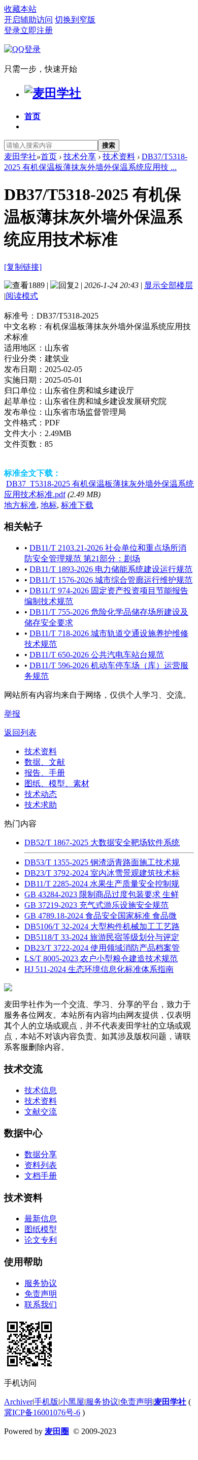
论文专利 (40, 1240)
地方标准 (20, 505)
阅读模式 (22, 296)
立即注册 (36, 30)
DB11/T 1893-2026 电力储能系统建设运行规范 (110, 569)
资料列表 (40, 1165)
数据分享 (40, 1154)
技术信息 (40, 1090)
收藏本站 (20, 9)
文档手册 (40, 1175)
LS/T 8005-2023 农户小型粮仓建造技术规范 (101, 958)
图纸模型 (40, 1229)
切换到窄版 (75, 19)
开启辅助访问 (28, 19)
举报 (12, 713)
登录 (12, 30)
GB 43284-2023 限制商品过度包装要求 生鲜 (101, 894)
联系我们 (40, 1304)
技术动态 (40, 794)
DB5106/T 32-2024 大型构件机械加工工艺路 (102, 926)
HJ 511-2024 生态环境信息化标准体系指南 (99, 969)
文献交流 (40, 1111)
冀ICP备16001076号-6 (42, 1412)
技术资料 (119, 156)
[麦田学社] (52, 93)
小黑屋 (72, 1401)
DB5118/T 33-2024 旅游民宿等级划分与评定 (101, 937)
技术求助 (40, 804)
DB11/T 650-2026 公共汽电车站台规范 (96, 654)
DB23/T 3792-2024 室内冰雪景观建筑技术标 (102, 873)
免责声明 (40, 1294)
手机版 (46, 1401)
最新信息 (40, 1218)
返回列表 (20, 732)
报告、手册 (44, 772)
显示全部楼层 (168, 285)
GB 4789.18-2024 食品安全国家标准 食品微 (100, 915)
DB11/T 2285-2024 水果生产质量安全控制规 (101, 883)
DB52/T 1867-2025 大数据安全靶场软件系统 (102, 842)
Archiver (18, 1401)
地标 (49, 505)
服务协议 (40, 1283)
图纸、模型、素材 (56, 783)
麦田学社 (20, 156)
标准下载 (77, 505)
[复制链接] (23, 267)
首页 (32, 116)
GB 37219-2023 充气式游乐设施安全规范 (96, 905)
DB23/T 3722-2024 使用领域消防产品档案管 (102, 947)
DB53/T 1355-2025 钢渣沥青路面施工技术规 (102, 862)
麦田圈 (57, 1431)
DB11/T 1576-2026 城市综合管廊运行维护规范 (110, 580)
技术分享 (79, 156)
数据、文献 (44, 762)
